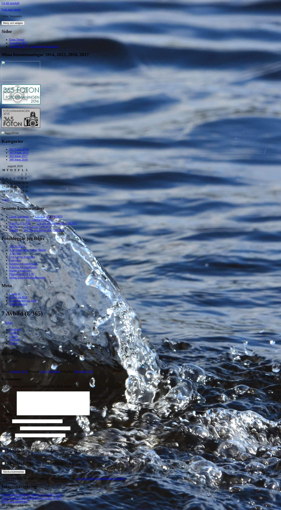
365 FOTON (17, 246)
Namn (6, 421)
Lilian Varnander (19, 216)
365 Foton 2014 (18, 149)
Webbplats (8, 435)
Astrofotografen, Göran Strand (27, 250)
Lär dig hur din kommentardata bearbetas (101, 478)
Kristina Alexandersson (23, 263)
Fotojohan (15, 260)
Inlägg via (18, 297)
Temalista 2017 (18, 43)
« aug (5, 199)
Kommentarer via (23, 300)
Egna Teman (16, 39)
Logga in (14, 293)
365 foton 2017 (18, 156)
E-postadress (10, 428)
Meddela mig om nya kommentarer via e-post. (53, 451)
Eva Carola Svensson (22, 256)
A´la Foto (15, 253)
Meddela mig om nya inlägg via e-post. (46, 463)
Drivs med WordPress (15, 501)
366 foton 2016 (18, 159)
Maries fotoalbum (19, 270)
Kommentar (9, 414)
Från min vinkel (11, 9)
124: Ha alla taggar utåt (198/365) (56, 223)
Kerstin (13, 226)
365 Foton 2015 (18, 152)
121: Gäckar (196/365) (48, 216)
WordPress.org (18, 304)
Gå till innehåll (10, 3)
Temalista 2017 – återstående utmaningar (33, 46)
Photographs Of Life (21, 274)
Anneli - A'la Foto (20, 223)
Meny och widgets (13, 23)
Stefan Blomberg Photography (27, 277)
